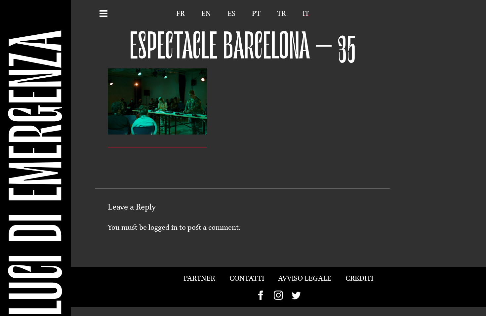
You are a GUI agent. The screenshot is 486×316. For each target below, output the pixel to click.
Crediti (359, 279)
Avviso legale (304, 279)
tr (281, 14)
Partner (199, 279)
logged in (163, 228)
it (306, 14)
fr (180, 14)
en (206, 14)
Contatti (246, 279)
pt (256, 14)
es (231, 14)
